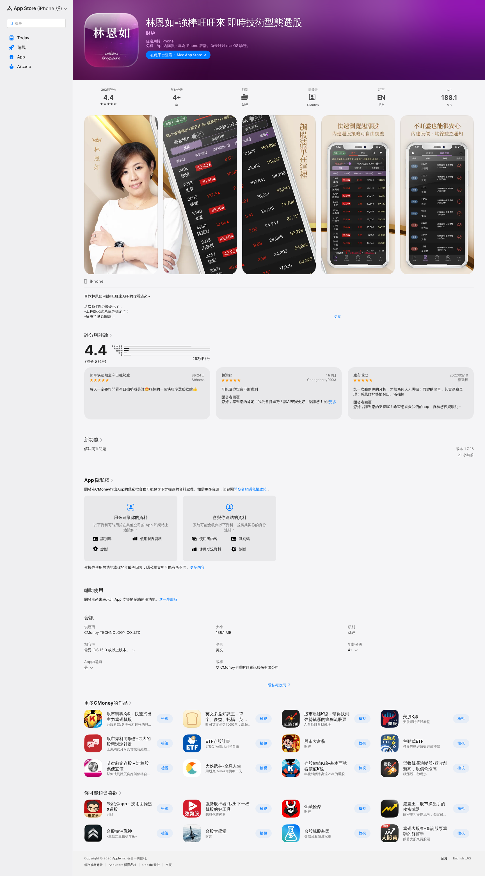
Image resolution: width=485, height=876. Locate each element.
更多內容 (197, 567)
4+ (350, 650)
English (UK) (462, 858)
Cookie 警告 (151, 864)
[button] (36, 38)
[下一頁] (479, 195)
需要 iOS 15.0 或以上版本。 (107, 650)
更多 (337, 316)
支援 (169, 864)
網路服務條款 (93, 864)
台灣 (444, 858)
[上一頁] (79, 195)
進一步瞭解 (168, 599)
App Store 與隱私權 (122, 864)
